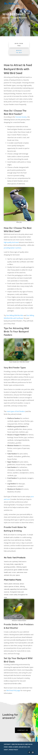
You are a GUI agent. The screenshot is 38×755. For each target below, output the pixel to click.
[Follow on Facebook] (29, 752)
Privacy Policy (13, 749)
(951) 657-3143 (23, 747)
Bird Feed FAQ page (13, 690)
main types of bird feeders (16, 411)
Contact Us (23, 730)
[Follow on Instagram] (32, 752)
